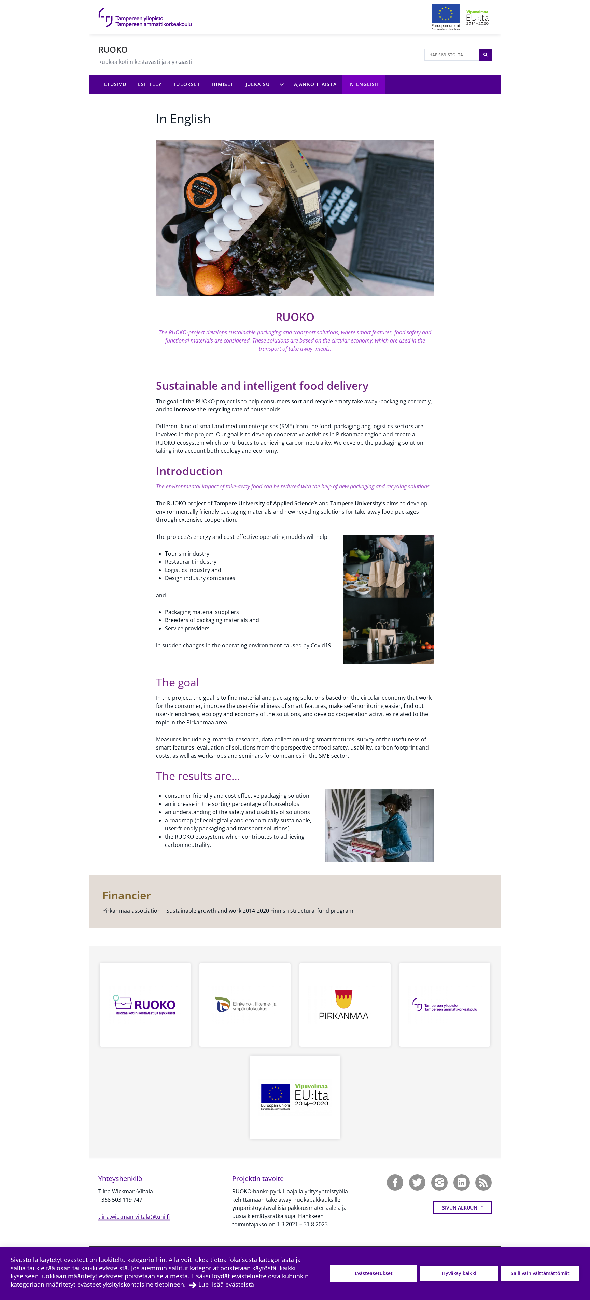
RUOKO (113, 49)
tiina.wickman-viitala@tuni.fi (134, 1216)
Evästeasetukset (374, 1273)
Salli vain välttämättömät (540, 1273)
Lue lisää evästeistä (226, 1284)
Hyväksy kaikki (459, 1273)
